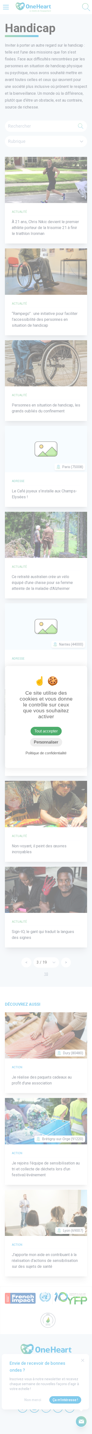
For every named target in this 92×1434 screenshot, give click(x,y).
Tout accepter (46, 731)
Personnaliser (46, 742)
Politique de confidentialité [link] (46, 753)
